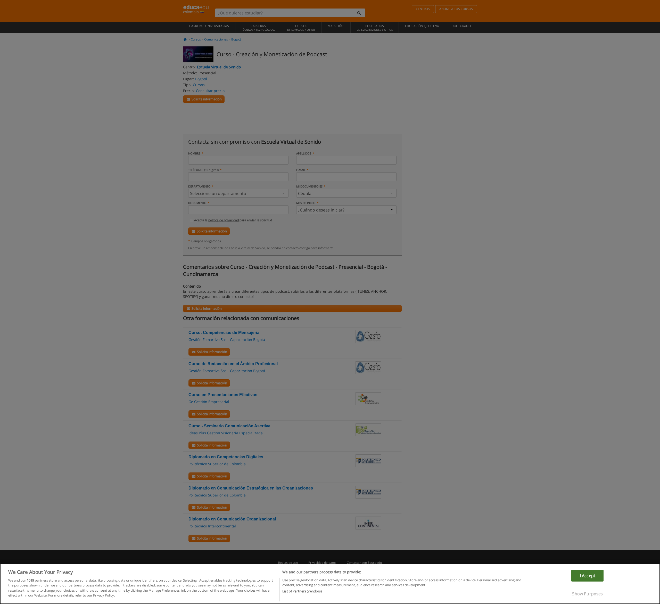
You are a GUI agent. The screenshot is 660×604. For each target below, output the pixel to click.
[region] (330, 584)
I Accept (587, 575)
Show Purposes (587, 594)
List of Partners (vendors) (302, 591)
